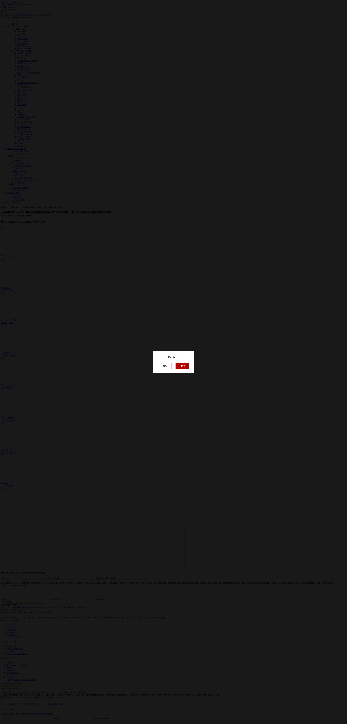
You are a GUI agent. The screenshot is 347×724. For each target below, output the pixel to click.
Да (165, 366)
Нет (182, 366)
